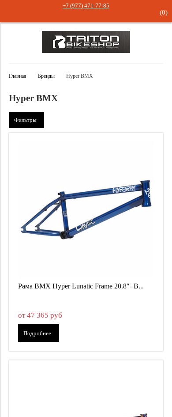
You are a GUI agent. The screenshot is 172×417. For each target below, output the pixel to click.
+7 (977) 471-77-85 (86, 5)
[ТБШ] (86, 51)
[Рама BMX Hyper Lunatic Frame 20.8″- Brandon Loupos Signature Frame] (86, 210)
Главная (17, 76)
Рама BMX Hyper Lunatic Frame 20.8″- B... (81, 286)
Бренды (46, 76)
